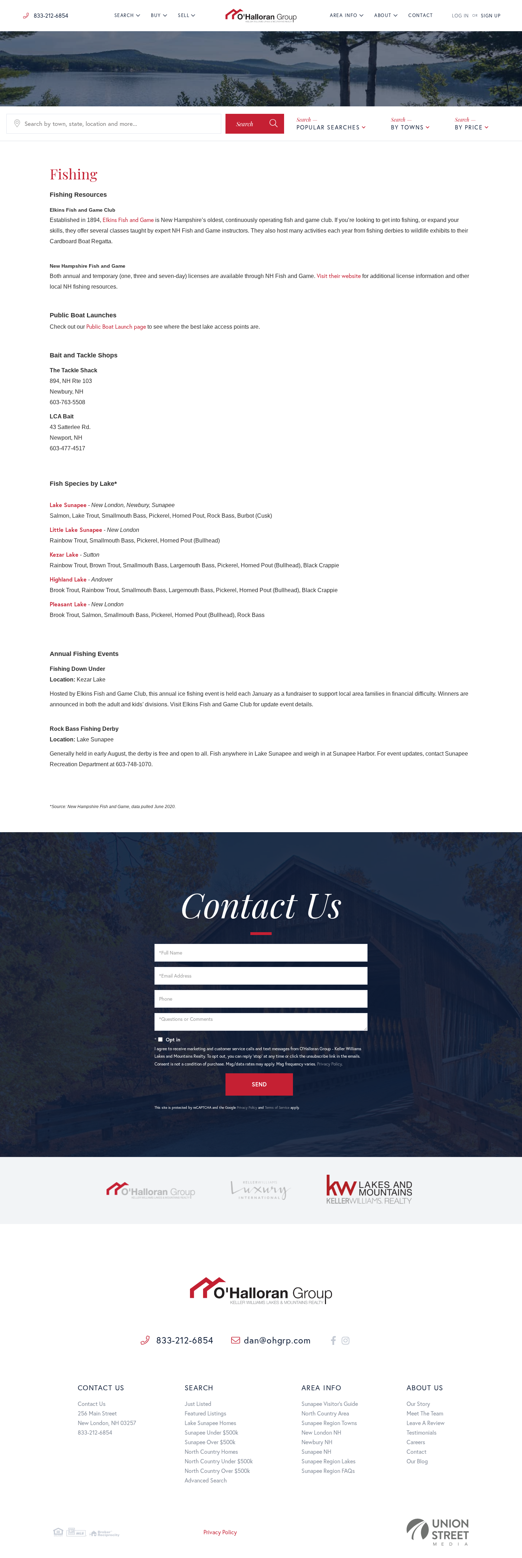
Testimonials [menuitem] (421, 1432)
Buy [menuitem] (156, 15)
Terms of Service (277, 1107)
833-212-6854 (50, 15)
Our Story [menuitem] (418, 1403)
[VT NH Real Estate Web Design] (402, 1532)
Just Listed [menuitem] (198, 1403)
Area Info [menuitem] (344, 15)
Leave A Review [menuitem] (426, 1422)
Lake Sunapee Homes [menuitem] (210, 1422)
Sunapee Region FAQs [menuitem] (328, 1470)
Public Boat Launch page (116, 326)
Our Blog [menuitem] (417, 1461)
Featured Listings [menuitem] (205, 1413)
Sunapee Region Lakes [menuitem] (328, 1461)
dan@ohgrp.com (277, 1340)
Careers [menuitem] (416, 1442)
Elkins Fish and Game (128, 219)
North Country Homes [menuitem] (211, 1451)
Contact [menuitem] (420, 15)
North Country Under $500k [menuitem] (219, 1461)
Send (259, 1084)
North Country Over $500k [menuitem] (217, 1470)
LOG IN (460, 16)
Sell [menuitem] (183, 15)
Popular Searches (328, 127)
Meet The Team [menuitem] (425, 1413)
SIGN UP (491, 16)
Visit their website (339, 275)
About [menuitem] (383, 15)
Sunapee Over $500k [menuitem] (210, 1442)
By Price (469, 127)
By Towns (407, 127)
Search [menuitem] (124, 15)
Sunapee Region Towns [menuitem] (329, 1422)
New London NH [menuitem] (321, 1432)
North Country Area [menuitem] (325, 1413)
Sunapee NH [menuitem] (316, 1451)
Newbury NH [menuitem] (316, 1442)
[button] (254, 124)
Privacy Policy (329, 1064)
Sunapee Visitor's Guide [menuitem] (329, 1403)
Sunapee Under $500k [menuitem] (211, 1432)
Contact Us (91, 1403)
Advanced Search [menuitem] (206, 1480)
